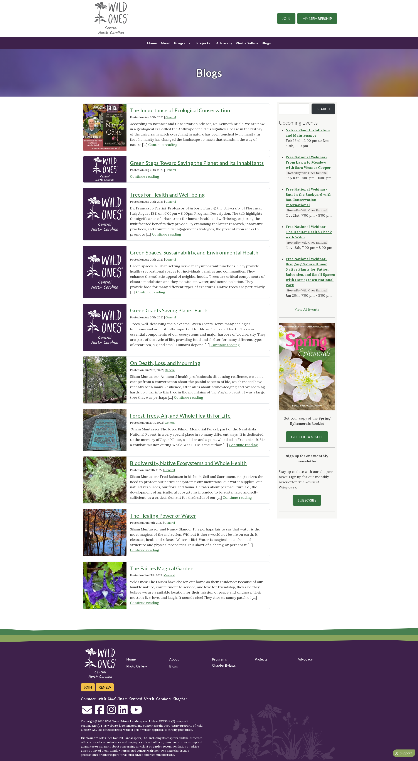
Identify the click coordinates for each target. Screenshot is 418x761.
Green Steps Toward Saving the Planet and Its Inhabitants (197, 163)
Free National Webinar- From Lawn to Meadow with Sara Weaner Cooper (308, 162)
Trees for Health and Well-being (167, 194)
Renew (105, 687)
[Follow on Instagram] (111, 712)
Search (323, 109)
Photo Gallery (247, 43)
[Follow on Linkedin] (123, 712)
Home (152, 43)
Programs (182, 43)
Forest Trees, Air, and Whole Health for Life (180, 415)
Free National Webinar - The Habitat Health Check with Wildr (309, 231)
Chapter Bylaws (224, 665)
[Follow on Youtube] (136, 712)
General (170, 117)
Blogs (266, 43)
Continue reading (162, 144)
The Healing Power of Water (163, 515)
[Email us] (87, 712)
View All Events (307, 309)
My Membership (317, 18)
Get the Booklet (307, 437)
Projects (203, 43)
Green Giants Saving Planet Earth (168, 310)
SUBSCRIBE (307, 500)
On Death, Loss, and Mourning (165, 363)
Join (286, 18)
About (165, 43)
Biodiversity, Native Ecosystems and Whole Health (188, 463)
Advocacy (224, 43)
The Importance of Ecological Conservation (180, 110)
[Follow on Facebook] (99, 712)
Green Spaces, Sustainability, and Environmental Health (194, 252)
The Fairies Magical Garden (162, 568)
